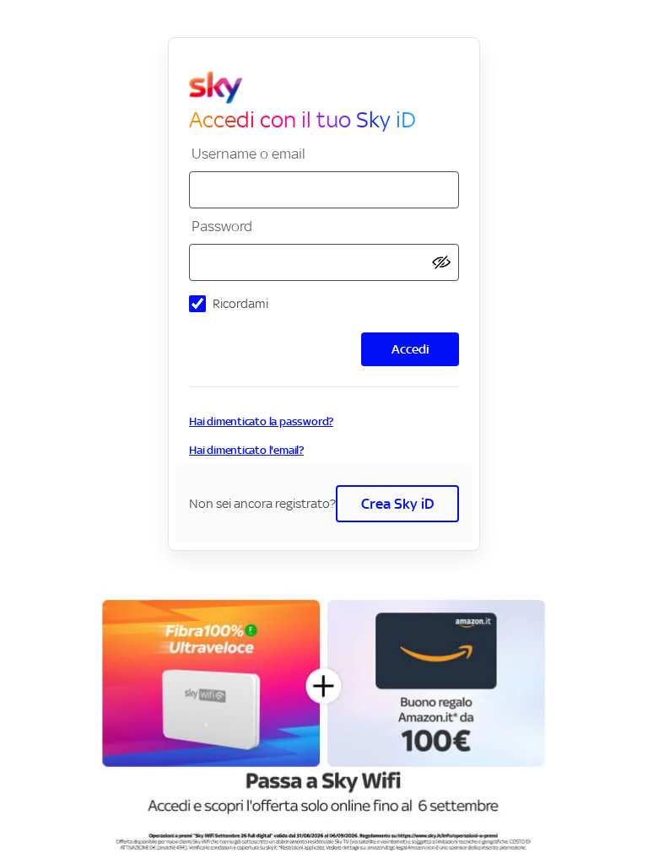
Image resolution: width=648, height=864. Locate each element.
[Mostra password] (441, 263)
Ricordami (240, 303)
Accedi (410, 349)
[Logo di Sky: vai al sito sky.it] (330, 88)
